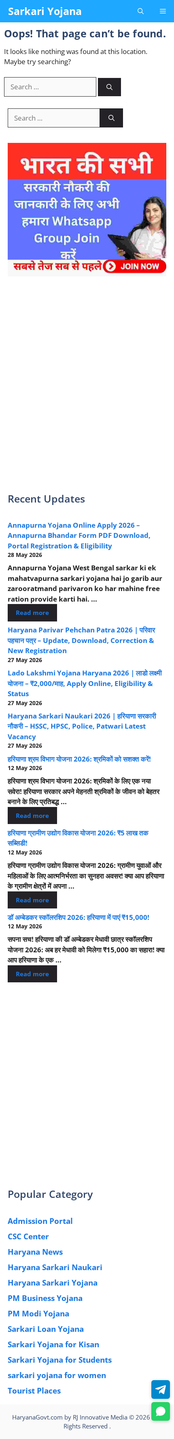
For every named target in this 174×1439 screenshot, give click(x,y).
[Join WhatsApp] (160, 1411)
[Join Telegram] (160, 1389)
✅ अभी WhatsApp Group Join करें (87, 106)
